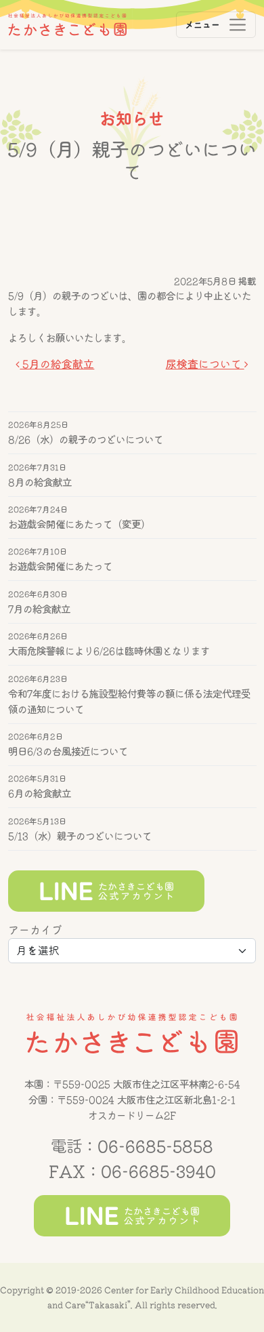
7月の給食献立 (39, 608)
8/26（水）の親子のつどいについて (85, 440)
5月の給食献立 (57, 364)
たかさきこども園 (132, 1033)
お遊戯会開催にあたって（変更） (79, 524)
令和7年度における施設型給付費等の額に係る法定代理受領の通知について (129, 701)
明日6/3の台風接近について (68, 751)
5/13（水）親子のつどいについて (80, 835)
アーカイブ (35, 930)
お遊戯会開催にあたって (60, 566)
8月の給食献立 (40, 482)
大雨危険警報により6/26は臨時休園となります (109, 651)
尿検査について (205, 364)
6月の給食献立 (39, 793)
